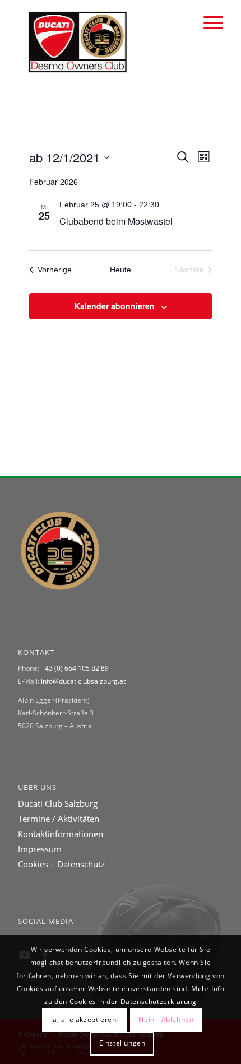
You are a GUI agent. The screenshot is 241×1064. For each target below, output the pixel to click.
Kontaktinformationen (60, 833)
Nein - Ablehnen (165, 1019)
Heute (120, 269)
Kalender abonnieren (115, 306)
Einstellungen (122, 1043)
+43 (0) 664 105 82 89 (75, 668)
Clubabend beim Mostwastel (116, 221)
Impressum (40, 848)
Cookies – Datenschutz (61, 864)
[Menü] (207, 22)
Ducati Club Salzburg (58, 803)
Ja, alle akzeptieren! (85, 1019)
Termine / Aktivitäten (58, 818)
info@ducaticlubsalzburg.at (83, 681)
